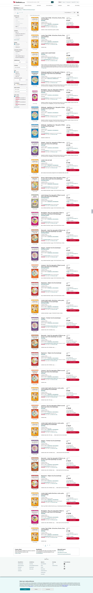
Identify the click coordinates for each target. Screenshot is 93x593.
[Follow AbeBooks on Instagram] (64, 569)
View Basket (20, 570)
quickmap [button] (20, 9)
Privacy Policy (43, 568)
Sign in (64, 2)
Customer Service (55, 565)
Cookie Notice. (30, 586)
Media (42, 565)
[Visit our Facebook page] (64, 564)
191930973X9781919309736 (53, 517)
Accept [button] (25, 589)
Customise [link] (48, 589)
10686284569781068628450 (53, 201)
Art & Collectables (49, 5)
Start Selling (77, 5)
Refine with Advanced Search (29, 9)
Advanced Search (16, 5)
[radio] (14, 47)
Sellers (68, 5)
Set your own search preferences (64, 554)
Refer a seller (31, 568)
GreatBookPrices (46, 25)
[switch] (15, 84)
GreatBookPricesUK (47, 536)
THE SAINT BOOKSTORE (47, 501)
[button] (16, 12)
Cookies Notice (43, 572)
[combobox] (39, 2)
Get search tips (61, 550)
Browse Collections (28, 5)
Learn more (16, 39)
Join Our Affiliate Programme (33, 565)
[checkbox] (14, 17)
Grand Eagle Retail (46, 59)
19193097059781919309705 (53, 236)
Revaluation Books (46, 186)
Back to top (46, 559)
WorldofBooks (46, 81)
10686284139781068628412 (53, 112)
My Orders (19, 568)
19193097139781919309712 (53, 271)
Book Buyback (31, 567)
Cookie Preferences (44, 570)
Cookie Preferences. (65, 585)
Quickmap (43, 20)
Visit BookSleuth (39, 553)
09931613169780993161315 (53, 78)
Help (77, 2)
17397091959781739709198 (53, 147)
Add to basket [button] (73, 27)
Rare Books (39, 5)
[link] (78, 12)
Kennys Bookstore (46, 413)
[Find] (52, 2)
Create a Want (18, 553)
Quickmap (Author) (45, 180)
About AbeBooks (43, 563)
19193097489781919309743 (53, 252)
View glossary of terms (62, 552)
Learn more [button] (16, 107)
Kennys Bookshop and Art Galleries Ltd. (50, 325)
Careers (42, 567)
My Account (68, 2)
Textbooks (60, 5)
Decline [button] (36, 589)
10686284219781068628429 (53, 24)
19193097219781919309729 (53, 287)
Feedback (92, 211)
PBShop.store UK (46, 166)
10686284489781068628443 (53, 183)
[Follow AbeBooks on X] (64, 566)
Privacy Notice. (64, 586)
